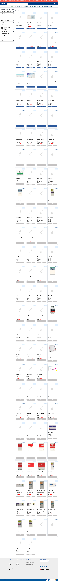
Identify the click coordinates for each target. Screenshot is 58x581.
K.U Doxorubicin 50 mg (41, 509)
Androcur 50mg (50, 295)
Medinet (49, 180)
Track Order (38, 6)
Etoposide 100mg (29, 178)
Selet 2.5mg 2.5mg (40, 81)
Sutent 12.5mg (29, 42)
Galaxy (16, 24)
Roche (27, 434)
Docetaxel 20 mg (29, 471)
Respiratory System (4, 36)
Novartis (28, 24)
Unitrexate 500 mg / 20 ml (31, 509)
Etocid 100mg (18, 548)
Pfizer (16, 44)
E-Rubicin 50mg (50, 217)
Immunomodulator (4, 31)
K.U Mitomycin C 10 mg (41, 490)
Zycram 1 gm (50, 471)
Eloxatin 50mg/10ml (19, 432)
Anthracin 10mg (18, 217)
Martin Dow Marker (39, 63)
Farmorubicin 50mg (19, 139)
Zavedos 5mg (18, 159)
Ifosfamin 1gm (39, 159)
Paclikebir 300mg (29, 100)
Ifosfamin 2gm (50, 159)
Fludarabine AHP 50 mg (19, 471)
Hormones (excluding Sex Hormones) (5, 28)
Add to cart (20, 28)
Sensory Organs (3, 38)
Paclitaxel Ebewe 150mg (19, 100)
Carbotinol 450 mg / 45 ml (52, 197)
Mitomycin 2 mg (29, 490)
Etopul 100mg (39, 178)
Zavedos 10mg (18, 42)
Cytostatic (2, 22)
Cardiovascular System (5, 18)
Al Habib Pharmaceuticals (51, 199)
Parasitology (3, 35)
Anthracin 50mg (29, 217)
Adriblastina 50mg (18, 413)
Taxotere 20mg (39, 22)
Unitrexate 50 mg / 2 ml (19, 509)
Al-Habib (38, 180)
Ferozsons (17, 395)
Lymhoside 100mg (29, 548)
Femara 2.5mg (29, 22)
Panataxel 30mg (39, 393)
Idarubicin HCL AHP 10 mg (52, 529)
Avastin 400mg (39, 432)
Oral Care (17, 560)
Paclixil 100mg (18, 334)
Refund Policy (11, 570)
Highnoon (49, 434)
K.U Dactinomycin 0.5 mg (19, 528)
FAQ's (10, 569)
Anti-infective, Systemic (5, 13)
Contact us (10, 565)
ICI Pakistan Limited (50, 63)
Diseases (12, 6)
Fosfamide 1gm (29, 159)
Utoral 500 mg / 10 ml (19, 490)
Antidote (2, 15)
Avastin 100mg (29, 432)
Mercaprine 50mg (29, 315)
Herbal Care (17, 563)
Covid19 (10, 563)
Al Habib (17, 180)
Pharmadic (28, 82)
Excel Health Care (50, 24)
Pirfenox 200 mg (50, 432)
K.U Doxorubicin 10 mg (51, 509)
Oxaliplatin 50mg (29, 61)
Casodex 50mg (50, 61)
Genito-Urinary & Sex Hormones (6, 26)
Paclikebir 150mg (40, 100)
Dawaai (38, 83)
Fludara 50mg (39, 295)
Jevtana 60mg (50, 120)
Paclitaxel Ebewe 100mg (52, 42)
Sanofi (38, 24)
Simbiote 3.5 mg (39, 529)
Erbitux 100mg (39, 61)
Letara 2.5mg (39, 354)
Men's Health (17, 564)
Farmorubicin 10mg (30, 139)
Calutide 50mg (18, 354)
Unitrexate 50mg (18, 374)
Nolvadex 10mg (18, 80)
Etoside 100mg (50, 178)
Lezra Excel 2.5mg (51, 22)
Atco (16, 199)
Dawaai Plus (45, 6)
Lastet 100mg (39, 198)
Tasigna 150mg (50, 393)
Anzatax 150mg (50, 314)
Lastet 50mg (28, 198)
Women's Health (18, 565)
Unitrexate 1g (39, 374)
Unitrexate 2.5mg (18, 178)
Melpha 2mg (17, 315)
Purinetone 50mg (40, 315)
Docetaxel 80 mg (40, 471)
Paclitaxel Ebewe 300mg (52, 81)
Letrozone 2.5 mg (29, 80)
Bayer (49, 297)
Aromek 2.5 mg (18, 22)
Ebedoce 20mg (18, 61)
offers (42, 6)
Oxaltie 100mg (29, 393)
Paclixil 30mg (29, 334)
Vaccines (2, 40)
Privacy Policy (11, 568)
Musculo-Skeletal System (5, 33)
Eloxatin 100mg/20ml (40, 413)
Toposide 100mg (29, 120)
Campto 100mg (39, 42)
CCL (48, 102)
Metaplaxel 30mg (51, 100)
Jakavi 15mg (28, 354)
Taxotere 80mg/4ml (51, 413)
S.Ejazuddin (28, 200)
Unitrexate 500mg (29, 374)
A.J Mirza (17, 336)
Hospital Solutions (4, 29)
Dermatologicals (3, 24)
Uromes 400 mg (50, 490)
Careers (10, 560)
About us (10, 564)
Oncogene (28, 102)
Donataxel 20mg (18, 393)
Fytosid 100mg (18, 197)
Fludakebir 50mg (18, 120)
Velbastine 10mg (40, 334)
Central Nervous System (5, 20)
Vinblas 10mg (50, 334)
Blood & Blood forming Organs (6, 16)
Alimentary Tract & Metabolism (6, 11)
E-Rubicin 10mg (39, 217)
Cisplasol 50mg (29, 413)
